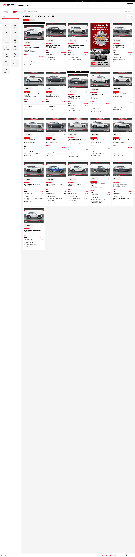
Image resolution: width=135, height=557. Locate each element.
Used (15, 10)
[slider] (2, 18)
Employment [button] (110, 5)
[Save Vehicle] (42, 42)
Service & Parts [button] (70, 5)
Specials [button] (53, 5)
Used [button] (46, 5)
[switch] (6, 11)
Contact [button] (130, 5)
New (6, 10)
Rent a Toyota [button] (82, 5)
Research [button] (92, 5)
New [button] (41, 5)
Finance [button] (61, 5)
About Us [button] (100, 5)
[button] (6, 26)
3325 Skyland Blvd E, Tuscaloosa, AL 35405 (109, 1)
